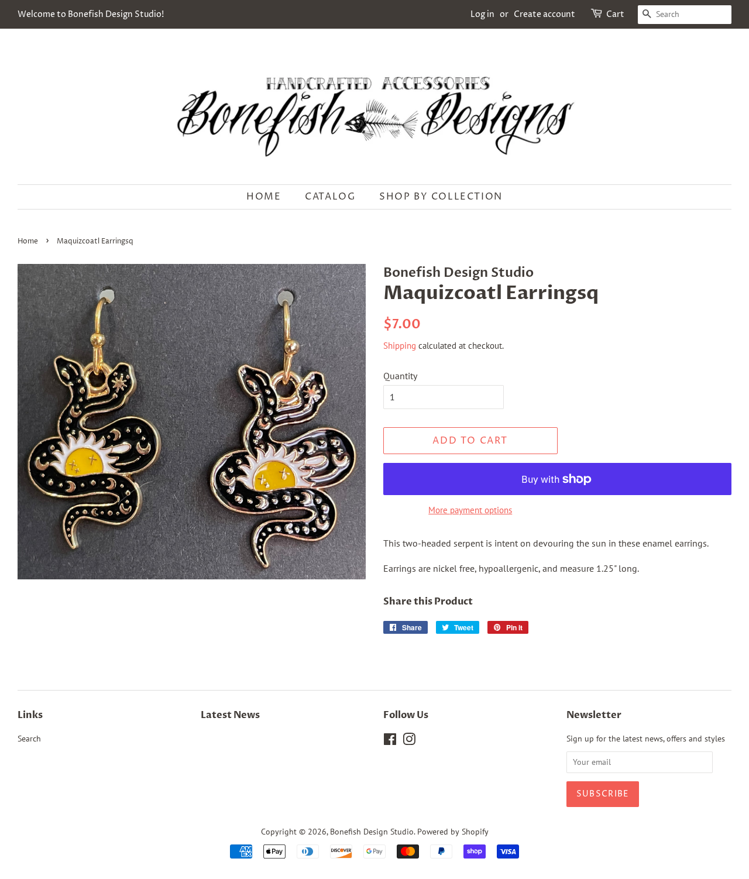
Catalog (330, 196)
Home (263, 196)
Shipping (399, 345)
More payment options (470, 510)
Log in (482, 14)
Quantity (400, 376)
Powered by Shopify (453, 831)
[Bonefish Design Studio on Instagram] (409, 741)
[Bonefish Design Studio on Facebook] (390, 741)
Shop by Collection (441, 196)
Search (29, 738)
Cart (615, 14)
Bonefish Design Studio (372, 831)
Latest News (230, 715)
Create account (544, 14)
